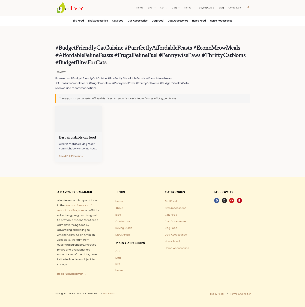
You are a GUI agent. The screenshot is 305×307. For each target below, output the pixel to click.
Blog (221, 7)
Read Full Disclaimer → (71, 274)
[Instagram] (224, 200)
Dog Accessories (178, 20)
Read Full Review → (71, 156)
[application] (154, 8)
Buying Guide (206, 7)
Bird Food (78, 20)
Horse (187, 7)
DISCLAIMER (122, 234)
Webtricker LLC (111, 293)
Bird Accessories (98, 20)
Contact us (234, 7)
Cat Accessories (138, 20)
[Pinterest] (239, 200)
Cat (162, 7)
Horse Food (199, 20)
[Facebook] (216, 200)
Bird (150, 7)
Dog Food (157, 20)
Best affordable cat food (77, 137)
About (119, 208)
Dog (174, 7)
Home (139, 7)
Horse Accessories (221, 20)
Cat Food (117, 20)
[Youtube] (231, 200)
